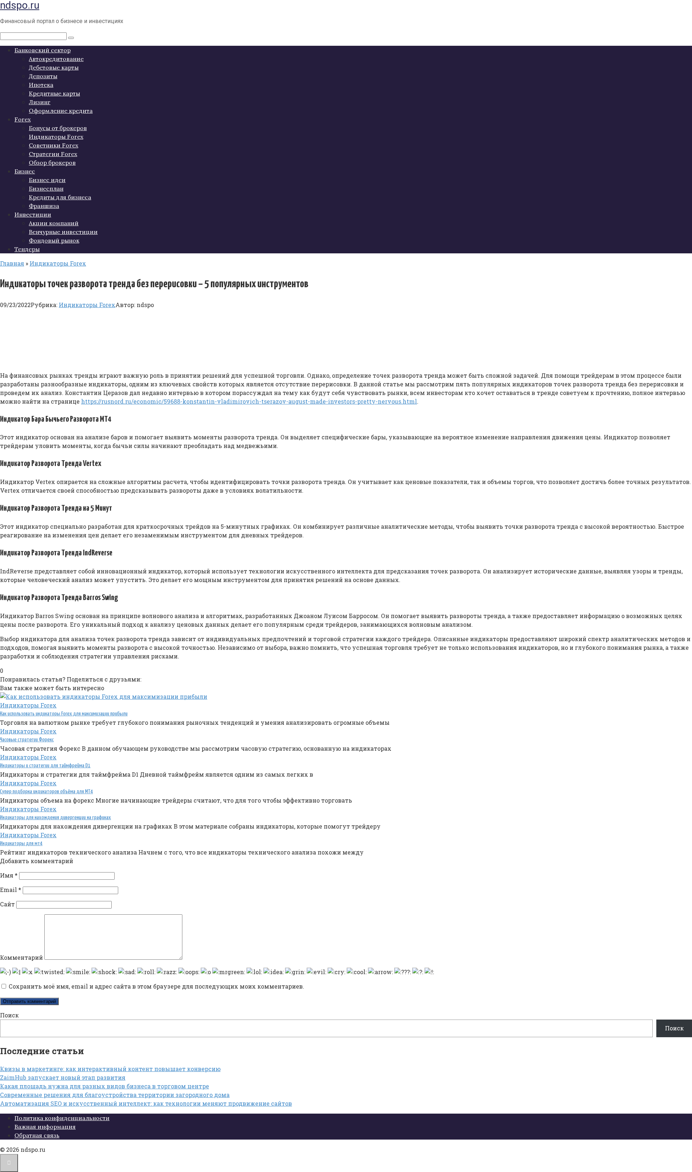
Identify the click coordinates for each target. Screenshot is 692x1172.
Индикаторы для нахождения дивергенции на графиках (55, 817)
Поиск (9, 1015)
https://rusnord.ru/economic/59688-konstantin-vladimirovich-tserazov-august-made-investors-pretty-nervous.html (249, 401)
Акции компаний (54, 223)
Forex (22, 119)
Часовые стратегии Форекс (27, 739)
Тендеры (27, 249)
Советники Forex (53, 145)
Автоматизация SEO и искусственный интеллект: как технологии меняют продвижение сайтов (146, 1103)
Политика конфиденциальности (62, 1118)
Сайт (7, 904)
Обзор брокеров (52, 162)
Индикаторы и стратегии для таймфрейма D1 (45, 765)
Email (10, 889)
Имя (9, 875)
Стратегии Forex (53, 153)
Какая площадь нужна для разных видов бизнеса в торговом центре (104, 1086)
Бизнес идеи (47, 179)
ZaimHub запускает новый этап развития (62, 1077)
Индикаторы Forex (56, 136)
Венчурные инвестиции (63, 231)
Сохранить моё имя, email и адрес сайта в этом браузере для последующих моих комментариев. (156, 986)
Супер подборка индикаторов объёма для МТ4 (46, 791)
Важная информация (45, 1126)
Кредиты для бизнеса (60, 197)
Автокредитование (56, 58)
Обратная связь (36, 1135)
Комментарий (21, 957)
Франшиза (44, 205)
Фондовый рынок (54, 240)
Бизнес (24, 171)
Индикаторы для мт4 (21, 843)
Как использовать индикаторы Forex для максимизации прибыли (64, 713)
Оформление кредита (61, 110)
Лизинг (39, 102)
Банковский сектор (42, 50)
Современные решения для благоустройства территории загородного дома (115, 1094)
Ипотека (41, 84)
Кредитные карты (54, 93)
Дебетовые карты (54, 67)
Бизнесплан (46, 188)
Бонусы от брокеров (58, 128)
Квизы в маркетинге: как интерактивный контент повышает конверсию (110, 1069)
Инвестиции (32, 214)
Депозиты (43, 76)
